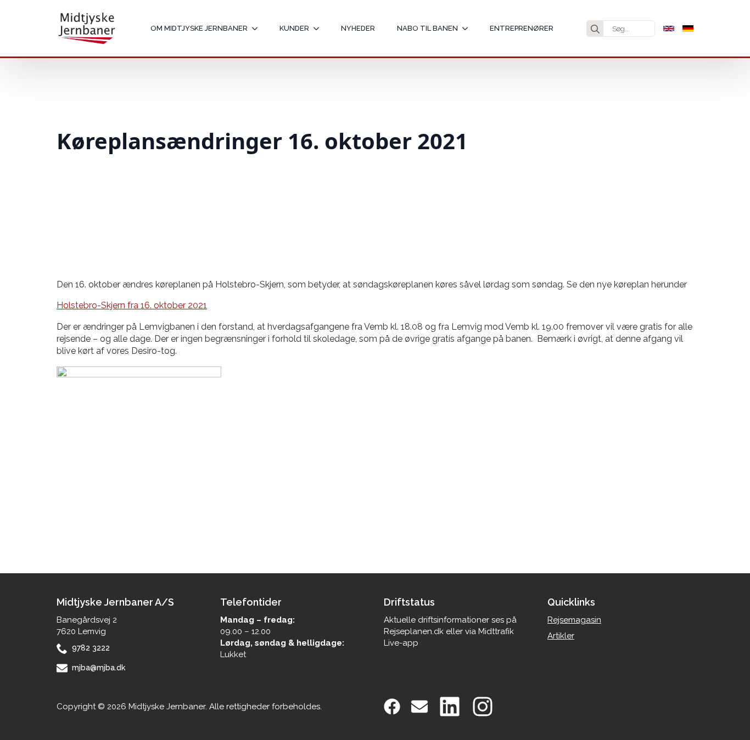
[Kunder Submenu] (319, 28)
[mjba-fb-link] (392, 706)
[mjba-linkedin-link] (450, 707)
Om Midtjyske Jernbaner (199, 28)
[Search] (595, 29)
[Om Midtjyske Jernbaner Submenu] (258, 28)
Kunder (294, 28)
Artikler (560, 636)
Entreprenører (521, 28)
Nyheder (358, 28)
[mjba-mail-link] (419, 706)
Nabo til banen (427, 28)
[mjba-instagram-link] (483, 707)
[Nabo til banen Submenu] (468, 28)
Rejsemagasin (574, 620)
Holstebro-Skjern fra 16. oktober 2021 (132, 305)
